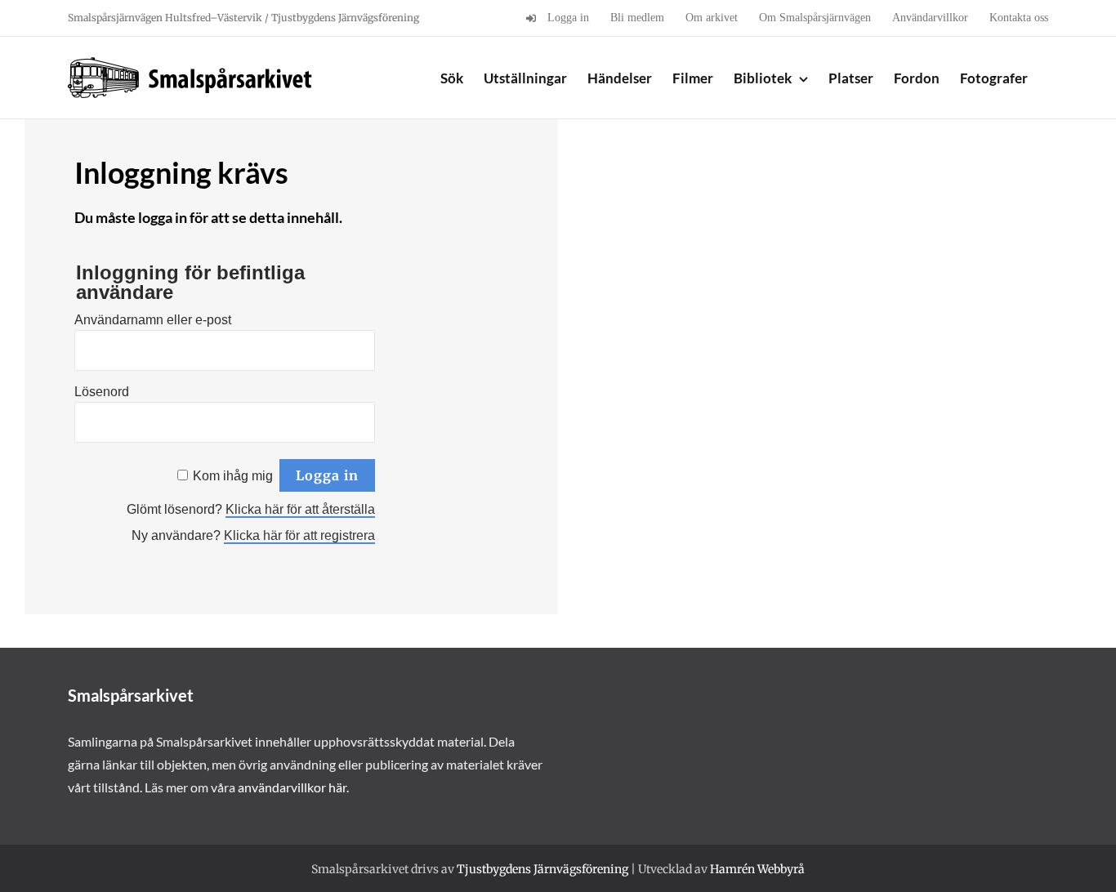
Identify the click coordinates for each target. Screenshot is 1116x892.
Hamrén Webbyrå (757, 869)
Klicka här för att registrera (299, 535)
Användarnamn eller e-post (152, 320)
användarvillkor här (292, 787)
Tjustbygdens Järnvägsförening (542, 869)
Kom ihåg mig (233, 476)
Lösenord (101, 392)
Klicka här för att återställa (300, 509)
